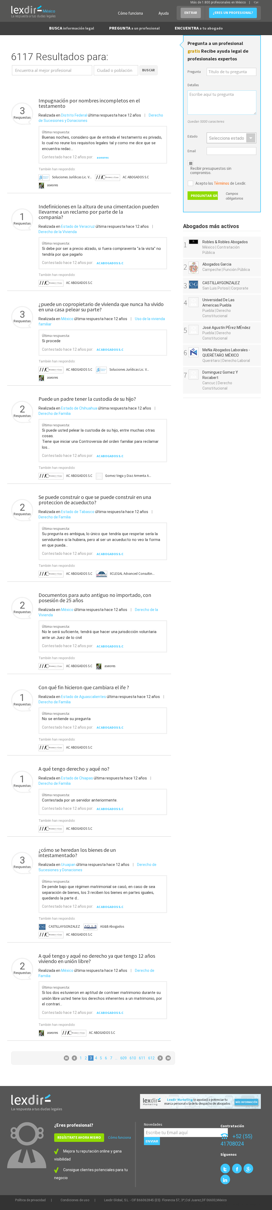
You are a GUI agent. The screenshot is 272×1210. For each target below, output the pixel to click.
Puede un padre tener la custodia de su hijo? (87, 398)
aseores (103, 157)
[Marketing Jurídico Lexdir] (200, 1101)
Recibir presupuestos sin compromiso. (210, 170)
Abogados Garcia (216, 264)
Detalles (193, 85)
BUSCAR (148, 70)
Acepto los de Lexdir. (221, 183)
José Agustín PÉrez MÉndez (226, 327)
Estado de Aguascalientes (83, 697)
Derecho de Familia (55, 413)
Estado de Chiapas (77, 778)
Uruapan (68, 864)
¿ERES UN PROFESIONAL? (233, 12)
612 (151, 1058)
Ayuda (164, 13)
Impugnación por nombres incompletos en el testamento (89, 103)
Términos (221, 183)
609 (123, 1058)
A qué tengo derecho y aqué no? (74, 768)
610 (133, 1058)
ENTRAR (190, 12)
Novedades (153, 1124)
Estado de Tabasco (77, 512)
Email (192, 151)
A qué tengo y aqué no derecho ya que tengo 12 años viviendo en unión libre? (97, 958)
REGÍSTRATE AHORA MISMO (79, 1137)
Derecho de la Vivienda (58, 232)
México (67, 319)
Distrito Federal (74, 115)
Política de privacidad (30, 1200)
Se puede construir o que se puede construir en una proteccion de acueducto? (95, 500)
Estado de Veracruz (78, 226)
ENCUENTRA (199, 28)
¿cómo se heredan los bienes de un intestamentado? (77, 852)
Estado (193, 136)
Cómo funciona (130, 13)
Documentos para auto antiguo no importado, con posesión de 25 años (95, 598)
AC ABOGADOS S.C (110, 263)
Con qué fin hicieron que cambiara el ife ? (84, 687)
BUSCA (71, 28)
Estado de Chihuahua (79, 408)
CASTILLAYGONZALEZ (221, 283)
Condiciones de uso (75, 1200)
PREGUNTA (134, 28)
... (116, 1058)
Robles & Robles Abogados (225, 242)
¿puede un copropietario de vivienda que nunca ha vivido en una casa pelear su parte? (101, 307)
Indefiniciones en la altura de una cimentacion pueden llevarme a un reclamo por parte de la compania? (99, 211)
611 (142, 1058)
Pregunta (194, 71)
